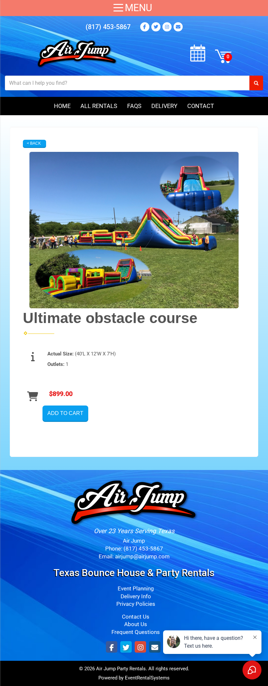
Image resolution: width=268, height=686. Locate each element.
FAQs (134, 105)
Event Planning (136, 589)
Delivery (164, 105)
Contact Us (135, 617)
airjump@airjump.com (142, 556)
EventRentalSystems (147, 678)
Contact (200, 105)
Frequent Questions (135, 632)
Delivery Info (136, 596)
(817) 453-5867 (108, 27)
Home (62, 105)
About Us (135, 624)
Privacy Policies (135, 604)
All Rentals (98, 105)
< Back (34, 143)
